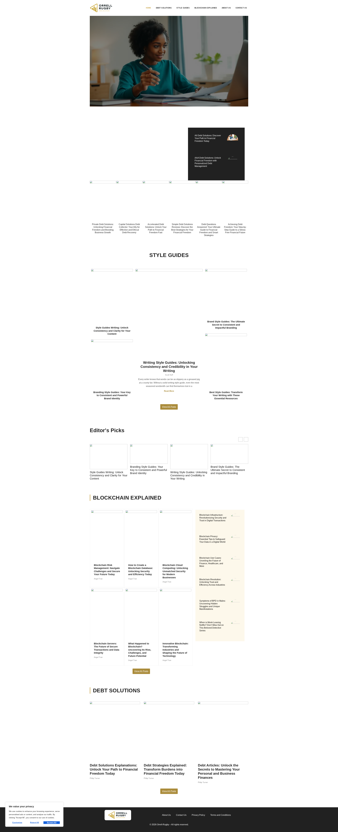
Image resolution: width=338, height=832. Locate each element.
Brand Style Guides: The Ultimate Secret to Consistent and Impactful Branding (226, 324)
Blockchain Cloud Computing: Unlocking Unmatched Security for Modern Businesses (175, 571)
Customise (17, 822)
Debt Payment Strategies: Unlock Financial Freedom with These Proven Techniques (133, 148)
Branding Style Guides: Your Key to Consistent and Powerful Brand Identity (112, 395)
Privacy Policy (198, 815)
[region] (34, 814)
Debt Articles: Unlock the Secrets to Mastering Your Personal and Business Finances (219, 771)
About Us (226, 8)
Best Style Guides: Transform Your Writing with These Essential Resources (226, 395)
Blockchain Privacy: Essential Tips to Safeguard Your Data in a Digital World (212, 539)
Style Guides (183, 8)
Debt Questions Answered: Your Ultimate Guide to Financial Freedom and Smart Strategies (208, 229)
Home (148, 8)
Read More (169, 391)
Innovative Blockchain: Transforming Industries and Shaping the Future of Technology (175, 649)
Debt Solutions (164, 8)
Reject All (34, 822)
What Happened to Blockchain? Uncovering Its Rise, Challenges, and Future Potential (139, 649)
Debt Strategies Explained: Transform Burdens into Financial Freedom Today (165, 769)
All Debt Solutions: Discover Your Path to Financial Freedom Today (208, 138)
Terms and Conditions (220, 815)
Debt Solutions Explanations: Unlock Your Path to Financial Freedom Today (114, 769)
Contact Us (241, 8)
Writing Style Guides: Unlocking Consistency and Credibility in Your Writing (169, 367)
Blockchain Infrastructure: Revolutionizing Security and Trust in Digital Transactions (212, 518)
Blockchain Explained (205, 8)
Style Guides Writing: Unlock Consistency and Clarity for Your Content (112, 330)
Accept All (51, 822)
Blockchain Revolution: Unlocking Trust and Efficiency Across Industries (212, 582)
